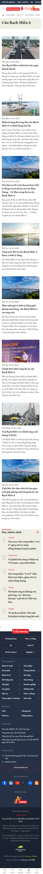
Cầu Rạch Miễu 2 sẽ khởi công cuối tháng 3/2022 (20, 434)
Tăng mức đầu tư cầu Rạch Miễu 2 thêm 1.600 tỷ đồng (19, 254)
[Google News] (11, 783)
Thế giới (11, 588)
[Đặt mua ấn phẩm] (34, 8)
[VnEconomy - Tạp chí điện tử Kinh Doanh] (20, 631)
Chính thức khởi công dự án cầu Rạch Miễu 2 (18, 371)
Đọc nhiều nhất (11, 532)
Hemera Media (31, 856)
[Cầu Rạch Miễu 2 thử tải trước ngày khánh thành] (20, 47)
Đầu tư (20, 15)
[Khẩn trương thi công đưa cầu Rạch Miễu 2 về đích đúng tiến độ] (20, 104)
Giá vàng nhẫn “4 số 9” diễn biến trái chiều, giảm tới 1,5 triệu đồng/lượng (22, 577)
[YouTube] (17, 783)
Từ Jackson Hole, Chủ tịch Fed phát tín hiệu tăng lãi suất (23, 615)
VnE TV (38, 2)
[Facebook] (4, 783)
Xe (32, 2)
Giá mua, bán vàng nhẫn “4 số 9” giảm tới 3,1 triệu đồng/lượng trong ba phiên (23, 545)
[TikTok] (24, 783)
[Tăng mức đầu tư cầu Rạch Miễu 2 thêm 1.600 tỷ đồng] (20, 234)
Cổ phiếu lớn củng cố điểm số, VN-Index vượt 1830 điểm (23, 561)
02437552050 (10, 762)
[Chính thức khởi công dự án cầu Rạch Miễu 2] (20, 351)
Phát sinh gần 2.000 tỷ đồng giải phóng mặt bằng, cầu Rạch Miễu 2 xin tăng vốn (19, 309)
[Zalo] (30, 783)
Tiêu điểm (10, 15)
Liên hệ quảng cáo (21, 767)
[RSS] (36, 783)
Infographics (27, 716)
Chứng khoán (8, 2)
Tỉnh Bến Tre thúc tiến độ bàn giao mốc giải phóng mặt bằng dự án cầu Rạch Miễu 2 (20, 492)
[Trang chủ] (3, 15)
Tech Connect (11, 652)
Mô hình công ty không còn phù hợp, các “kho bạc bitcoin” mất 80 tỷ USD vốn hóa (22, 597)
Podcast (5, 716)
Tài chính (29, 15)
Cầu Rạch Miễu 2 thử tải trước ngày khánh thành (20, 67)
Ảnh (4, 711)
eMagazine (26, 711)
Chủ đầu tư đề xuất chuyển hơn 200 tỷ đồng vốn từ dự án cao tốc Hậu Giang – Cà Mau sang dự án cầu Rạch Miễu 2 (20, 190)
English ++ (30, 652)
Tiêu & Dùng (22, 2)
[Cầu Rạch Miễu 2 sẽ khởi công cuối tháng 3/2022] (20, 414)
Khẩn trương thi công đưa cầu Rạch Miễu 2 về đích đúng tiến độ (20, 124)
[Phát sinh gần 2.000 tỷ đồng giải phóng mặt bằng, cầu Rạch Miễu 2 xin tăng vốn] (20, 287)
